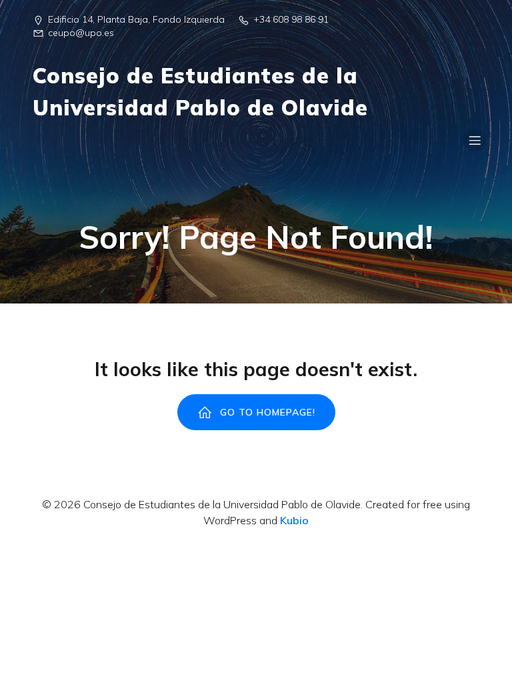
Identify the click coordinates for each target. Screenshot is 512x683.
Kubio (294, 520)
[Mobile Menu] (474, 140)
